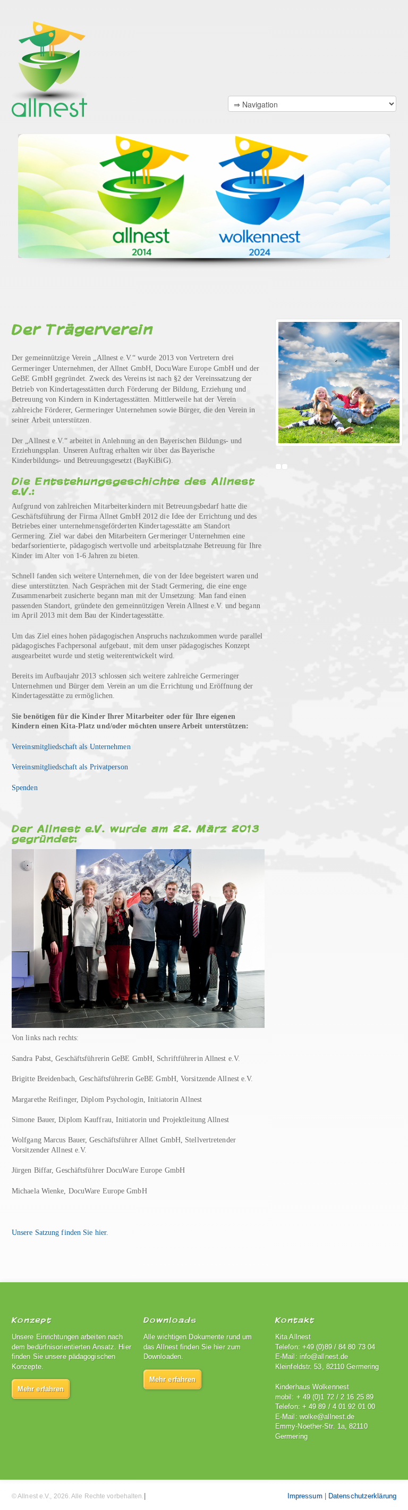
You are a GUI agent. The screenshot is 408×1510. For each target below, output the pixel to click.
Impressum (304, 1496)
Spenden (25, 788)
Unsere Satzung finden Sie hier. (60, 1233)
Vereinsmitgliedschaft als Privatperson (70, 767)
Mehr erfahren (41, 1389)
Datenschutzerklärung (362, 1496)
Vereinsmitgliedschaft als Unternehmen (71, 747)
